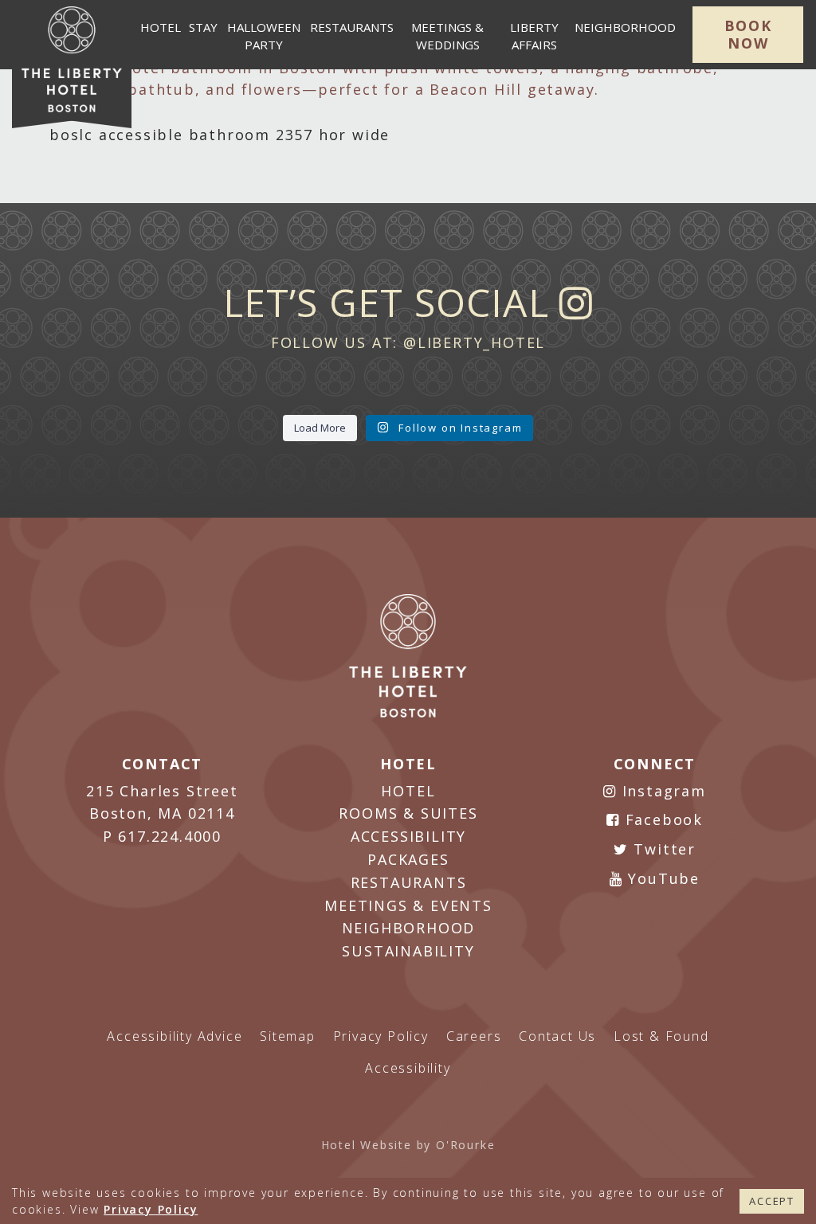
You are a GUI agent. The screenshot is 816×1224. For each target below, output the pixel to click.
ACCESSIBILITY (408, 836)
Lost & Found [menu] (661, 1036)
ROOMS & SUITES (408, 813)
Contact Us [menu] (557, 1036)
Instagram (661, 790)
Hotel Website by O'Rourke (408, 1144)
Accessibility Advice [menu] (174, 1036)
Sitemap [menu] (288, 1036)
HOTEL (408, 790)
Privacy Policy (151, 1209)
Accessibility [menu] (407, 1068)
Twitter (662, 848)
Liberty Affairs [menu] (534, 36)
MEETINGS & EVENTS (408, 905)
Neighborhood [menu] (625, 27)
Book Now (748, 34)
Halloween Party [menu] (263, 36)
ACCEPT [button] (771, 1201)
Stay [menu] (203, 27)
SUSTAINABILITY (408, 950)
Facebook (661, 819)
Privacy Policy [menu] (381, 1036)
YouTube (661, 878)
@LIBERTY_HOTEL (474, 342)
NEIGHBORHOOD (409, 927)
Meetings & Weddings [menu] (447, 36)
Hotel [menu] (160, 27)
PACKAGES (408, 859)
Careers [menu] (474, 1036)
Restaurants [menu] (352, 27)
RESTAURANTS (409, 882)
